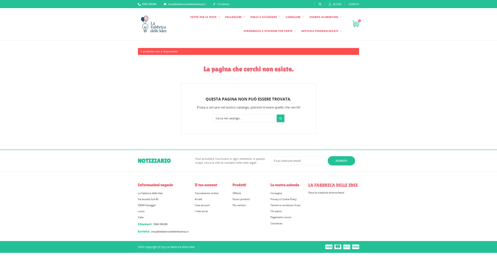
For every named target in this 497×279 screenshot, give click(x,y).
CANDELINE (294, 17)
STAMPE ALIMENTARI (324, 17)
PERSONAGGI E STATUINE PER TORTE (268, 31)
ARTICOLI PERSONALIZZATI (320, 31)
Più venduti (239, 205)
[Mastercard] (337, 246)
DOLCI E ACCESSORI (264, 17)
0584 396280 (149, 4)
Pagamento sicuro (280, 217)
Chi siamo (276, 211)
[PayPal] (346, 246)
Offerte (237, 193)
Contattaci (221, 4)
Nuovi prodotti (241, 199)
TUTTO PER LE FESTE (203, 17)
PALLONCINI (233, 17)
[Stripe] (355, 246)
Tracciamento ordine (207, 193)
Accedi (198, 199)
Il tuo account (206, 185)
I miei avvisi (201, 211)
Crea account (202, 205)
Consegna (276, 193)
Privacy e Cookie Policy (283, 199)
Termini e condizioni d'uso (285, 205)
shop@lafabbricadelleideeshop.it (185, 4)
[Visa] (328, 246)
